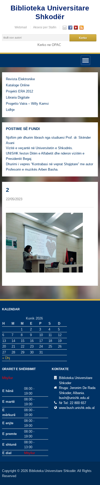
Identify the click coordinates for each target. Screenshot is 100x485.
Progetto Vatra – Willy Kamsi (27, 103)
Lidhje (10, 110)
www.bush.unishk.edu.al (77, 408)
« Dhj (6, 358)
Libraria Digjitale (17, 97)
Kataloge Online (17, 85)
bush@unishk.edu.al (74, 398)
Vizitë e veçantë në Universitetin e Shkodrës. (39, 148)
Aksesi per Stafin (44, 27)
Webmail (21, 27)
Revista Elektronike (20, 79)
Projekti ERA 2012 (19, 91)
